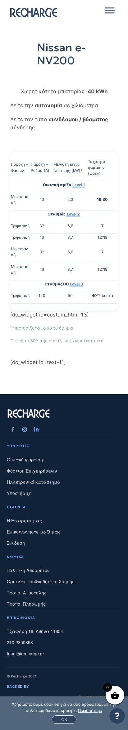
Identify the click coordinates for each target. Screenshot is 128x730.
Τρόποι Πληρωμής (26, 604)
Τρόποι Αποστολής (27, 592)
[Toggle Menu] (110, 12)
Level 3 (76, 284)
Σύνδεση (16, 543)
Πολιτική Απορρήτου (28, 570)
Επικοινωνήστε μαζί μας (34, 532)
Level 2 (73, 214)
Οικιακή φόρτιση (25, 459)
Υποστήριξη (19, 493)
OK (64, 719)
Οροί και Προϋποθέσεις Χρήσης (41, 581)
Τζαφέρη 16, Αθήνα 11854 (35, 631)
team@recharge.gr (25, 653)
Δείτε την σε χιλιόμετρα (54, 105)
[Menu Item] (13, 429)
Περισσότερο (90, 710)
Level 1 (78, 184)
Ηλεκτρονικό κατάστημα (34, 482)
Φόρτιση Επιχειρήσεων (32, 471)
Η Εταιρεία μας (24, 520)
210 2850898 (20, 642)
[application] (117, 717)
